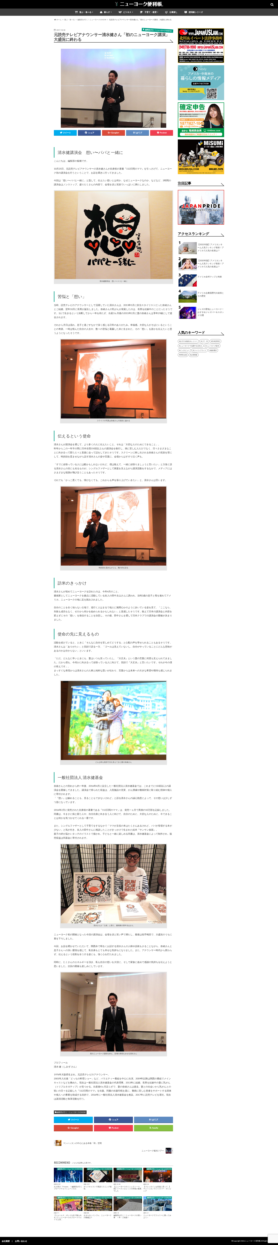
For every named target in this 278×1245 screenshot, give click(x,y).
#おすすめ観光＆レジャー (188, 341)
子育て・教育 (151, 12)
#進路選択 (213, 350)
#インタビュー (184, 350)
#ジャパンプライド (199, 350)
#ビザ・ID (204, 341)
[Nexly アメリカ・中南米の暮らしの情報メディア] (201, 98)
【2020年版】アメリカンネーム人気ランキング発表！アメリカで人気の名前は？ (210, 263)
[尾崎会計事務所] (201, 135)
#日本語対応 (215, 341)
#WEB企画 (183, 355)
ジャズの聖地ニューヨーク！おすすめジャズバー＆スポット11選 (210, 312)
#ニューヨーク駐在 (212, 346)
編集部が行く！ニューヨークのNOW (71, 1112)
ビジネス (127, 12)
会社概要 (6, 1241)
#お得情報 (193, 355)
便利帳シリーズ (196, 12)
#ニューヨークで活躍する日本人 (190, 346)
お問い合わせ (21, 1241)
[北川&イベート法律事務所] (201, 61)
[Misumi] (201, 172)
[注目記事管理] (201, 225)
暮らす (107, 12)
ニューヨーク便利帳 (253, 1241)
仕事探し (173, 12)
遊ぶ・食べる (85, 12)
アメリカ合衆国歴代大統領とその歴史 (210, 294)
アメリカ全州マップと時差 (209, 276)
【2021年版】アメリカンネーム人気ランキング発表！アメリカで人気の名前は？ (210, 247)
